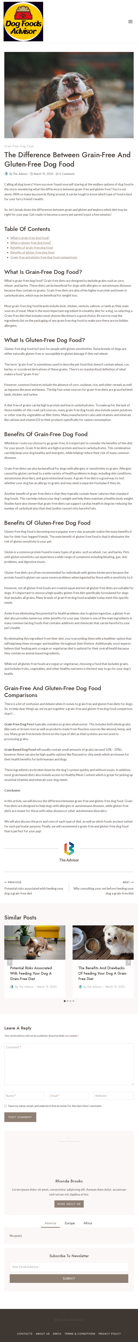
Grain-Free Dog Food (19, 146)
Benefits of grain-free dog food (31, 247)
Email (54, 1096)
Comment (13, 1047)
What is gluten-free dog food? (30, 243)
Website (101, 1096)
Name (11, 1096)
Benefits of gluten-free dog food (32, 252)
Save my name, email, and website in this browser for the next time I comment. (55, 1105)
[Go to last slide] (9, 962)
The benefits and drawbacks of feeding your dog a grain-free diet (102, 973)
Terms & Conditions (80, 1334)
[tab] (65, 1001)
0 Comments (67, 174)
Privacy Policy (110, 1334)
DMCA (57, 1334)
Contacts (25, 1334)
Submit (69, 1278)
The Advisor (20, 174)
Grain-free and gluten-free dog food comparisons (43, 257)
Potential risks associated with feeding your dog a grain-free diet (33, 888)
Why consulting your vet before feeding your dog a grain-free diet (103, 888)
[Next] (128, 962)
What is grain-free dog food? (29, 238)
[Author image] (6, 174)
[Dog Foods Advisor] (23, 21)
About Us (43, 1334)
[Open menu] (130, 21)
